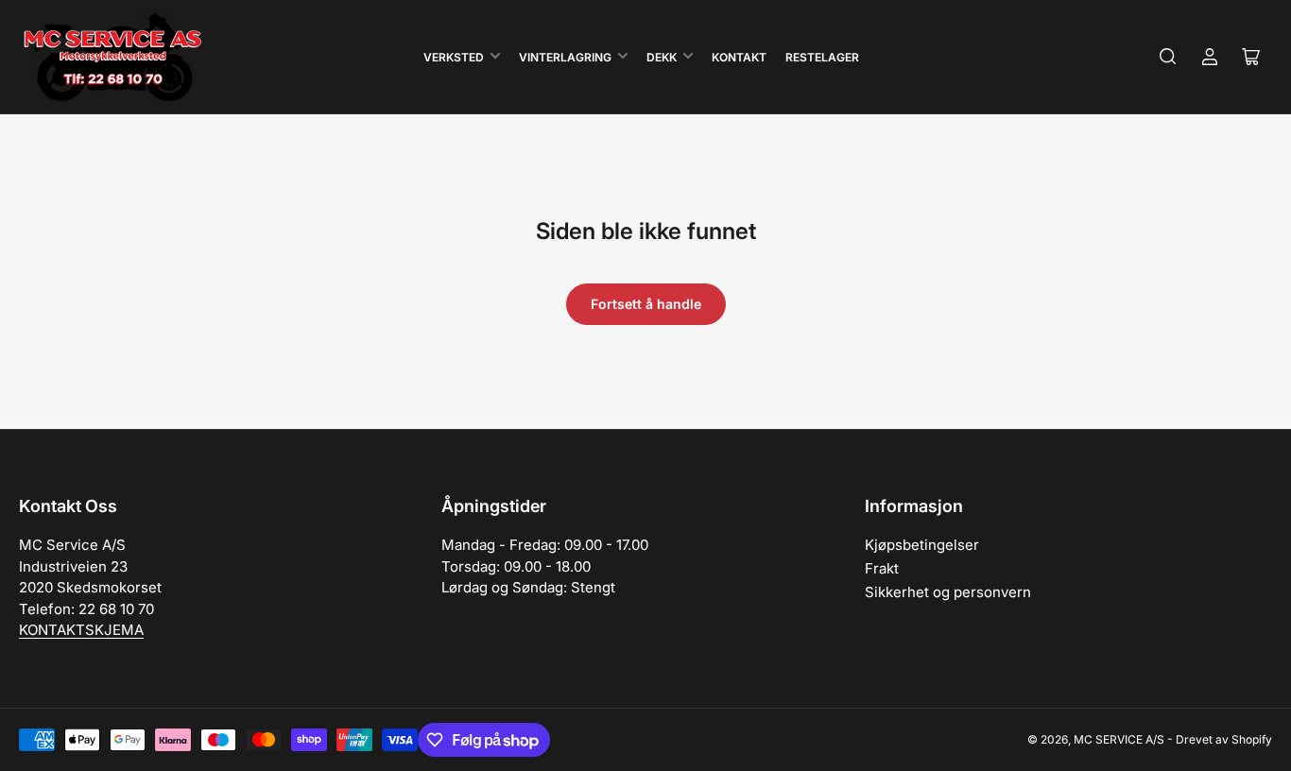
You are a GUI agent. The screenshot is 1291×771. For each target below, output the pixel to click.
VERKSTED (453, 57)
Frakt (882, 568)
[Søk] (1168, 56)
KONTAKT (739, 57)
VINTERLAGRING (565, 57)
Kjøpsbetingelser (922, 545)
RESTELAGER (822, 57)
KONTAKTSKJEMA (81, 630)
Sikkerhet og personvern (948, 592)
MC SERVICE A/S (1119, 739)
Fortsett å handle (646, 304)
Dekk (661, 57)
